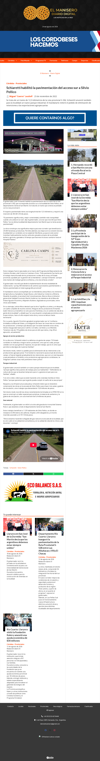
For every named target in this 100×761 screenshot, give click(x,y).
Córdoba (11, 60)
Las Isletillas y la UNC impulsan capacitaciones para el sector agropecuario (81, 305)
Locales (20, 706)
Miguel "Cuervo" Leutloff (20, 96)
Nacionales (32, 706)
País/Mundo (25, 60)
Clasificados (88, 706)
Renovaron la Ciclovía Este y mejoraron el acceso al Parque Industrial (81, 273)
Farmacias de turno (73, 706)
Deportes (84, 60)
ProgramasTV (41, 60)
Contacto (10, 706)
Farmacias (53, 60)
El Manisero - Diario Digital (50, 73)
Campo (74, 60)
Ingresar (51, 710)
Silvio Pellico (22, 468)
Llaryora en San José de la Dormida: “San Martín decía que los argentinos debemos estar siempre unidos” (17, 540)
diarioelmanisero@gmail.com (50, 724)
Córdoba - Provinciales (16, 83)
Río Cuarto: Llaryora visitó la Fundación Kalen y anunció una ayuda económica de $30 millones (17, 635)
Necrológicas (57, 706)
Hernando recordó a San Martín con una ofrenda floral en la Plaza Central (81, 169)
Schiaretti (13, 468)
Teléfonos (64, 60)
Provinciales (44, 706)
